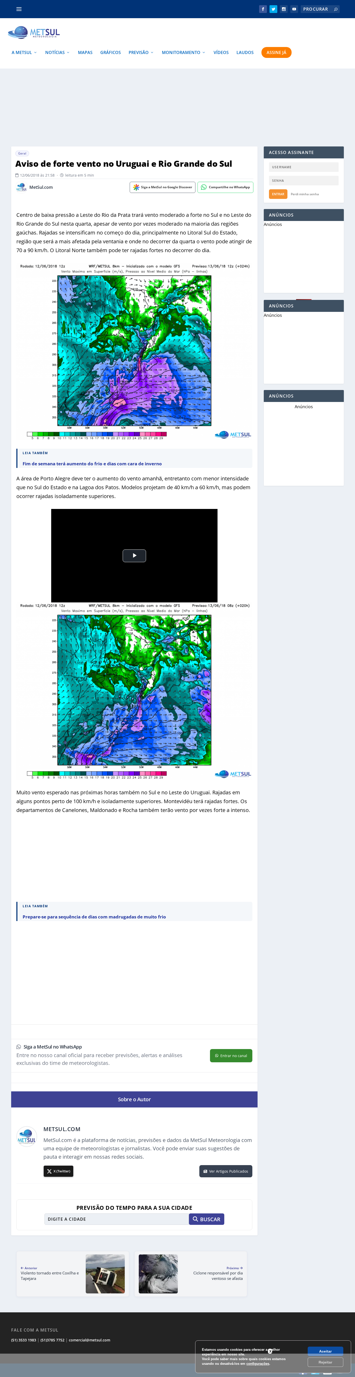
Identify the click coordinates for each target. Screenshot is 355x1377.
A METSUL (22, 52)
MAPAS (85, 52)
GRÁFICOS (110, 52)
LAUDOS (245, 52)
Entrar (278, 194)
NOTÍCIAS (55, 52)
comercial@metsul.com (89, 1340)
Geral (22, 153)
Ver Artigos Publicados (228, 1171)
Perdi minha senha (305, 194)
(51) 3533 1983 (23, 1340)
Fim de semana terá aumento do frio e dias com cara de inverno (92, 464)
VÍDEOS (221, 52)
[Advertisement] (177, 107)
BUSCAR (210, 1219)
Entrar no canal (233, 1055)
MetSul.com (41, 187)
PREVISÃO (139, 52)
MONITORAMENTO (181, 52)
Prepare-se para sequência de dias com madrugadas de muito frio (94, 917)
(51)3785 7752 (52, 1340)
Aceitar (325, 1351)
